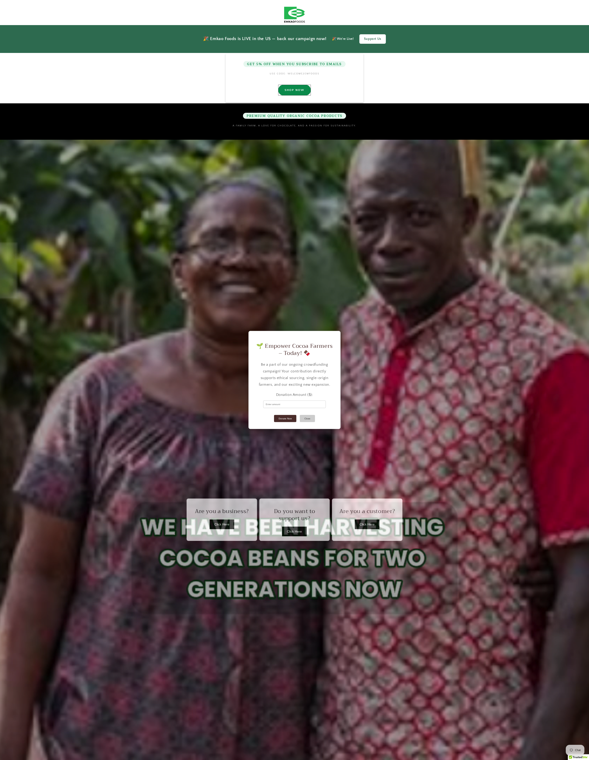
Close (307, 418)
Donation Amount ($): (294, 395)
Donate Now (285, 418)
